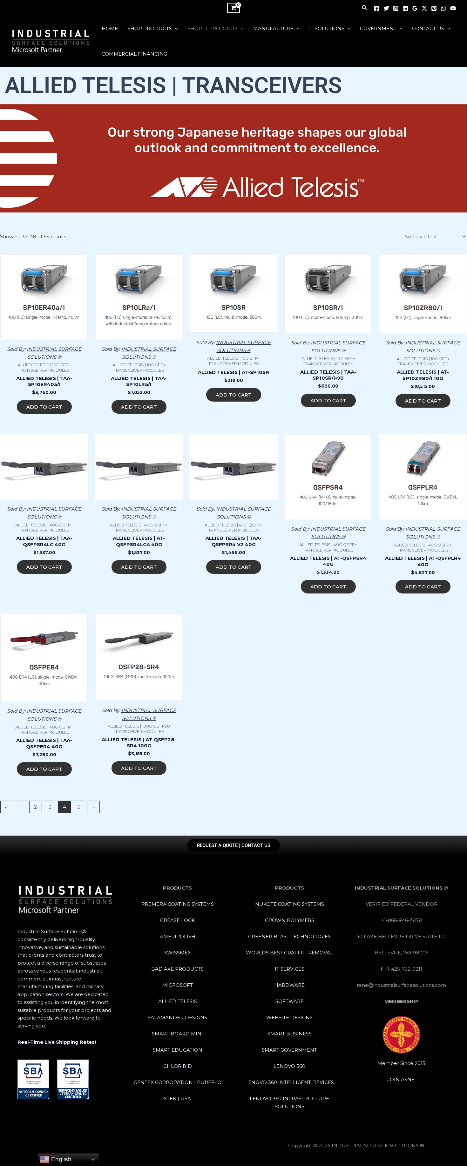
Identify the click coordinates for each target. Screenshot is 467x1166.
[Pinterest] (434, 8)
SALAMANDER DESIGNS (177, 1017)
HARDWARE (289, 985)
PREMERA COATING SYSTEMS (177, 904)
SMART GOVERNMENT (289, 1050)
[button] (365, 8)
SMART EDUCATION (177, 1050)
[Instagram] (396, 8)
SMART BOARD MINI (177, 1034)
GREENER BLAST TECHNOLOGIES (289, 936)
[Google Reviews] (415, 8)
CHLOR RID (177, 1066)
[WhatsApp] (443, 8)
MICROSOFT (177, 985)
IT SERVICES (289, 969)
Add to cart (44, 407)
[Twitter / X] (424, 8)
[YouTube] (453, 8)
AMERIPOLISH (177, 936)
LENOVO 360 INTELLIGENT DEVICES (289, 1082)
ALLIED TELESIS (177, 1001)
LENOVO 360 (289, 1066)
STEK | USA (177, 1098)
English (60, 1159)
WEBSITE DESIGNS (289, 1017)
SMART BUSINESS (289, 1034)
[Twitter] (386, 8)
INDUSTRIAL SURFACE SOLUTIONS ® (18, 53)
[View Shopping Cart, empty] (233, 8)
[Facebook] (377, 8)
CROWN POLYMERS (289, 920)
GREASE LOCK (177, 920)
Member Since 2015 (401, 1063)
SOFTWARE (289, 1001)
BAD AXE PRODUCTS (177, 969)
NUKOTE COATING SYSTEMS (289, 904)
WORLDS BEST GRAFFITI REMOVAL (289, 953)
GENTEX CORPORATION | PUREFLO (177, 1082)
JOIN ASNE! (401, 1079)
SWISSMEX (177, 953)
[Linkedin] (405, 8)
